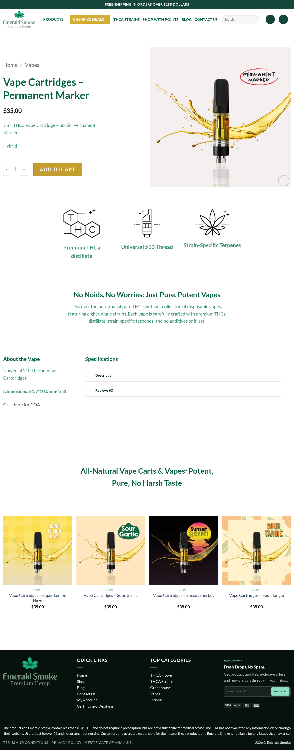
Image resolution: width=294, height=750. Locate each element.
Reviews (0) (104, 390)
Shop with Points (161, 19)
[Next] (290, 573)
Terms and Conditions (25, 742)
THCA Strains (126, 19)
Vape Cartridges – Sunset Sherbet (183, 595)
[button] (270, 19)
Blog (187, 19)
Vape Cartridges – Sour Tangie (256, 595)
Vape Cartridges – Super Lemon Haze (37, 598)
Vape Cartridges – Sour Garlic (111, 595)
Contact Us (206, 19)
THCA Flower (161, 675)
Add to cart (57, 169)
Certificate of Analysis (95, 706)
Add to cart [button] (37, 616)
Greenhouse (160, 687)
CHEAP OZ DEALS (88, 19)
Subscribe (280, 691)
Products (53, 19)
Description (104, 375)
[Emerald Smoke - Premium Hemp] (19, 19)
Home (10, 65)
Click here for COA (21, 404)
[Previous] (3, 573)
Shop (81, 681)
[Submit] (253, 19)
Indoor (156, 700)
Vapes (32, 65)
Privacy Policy (66, 742)
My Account (87, 700)
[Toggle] (91, 375)
